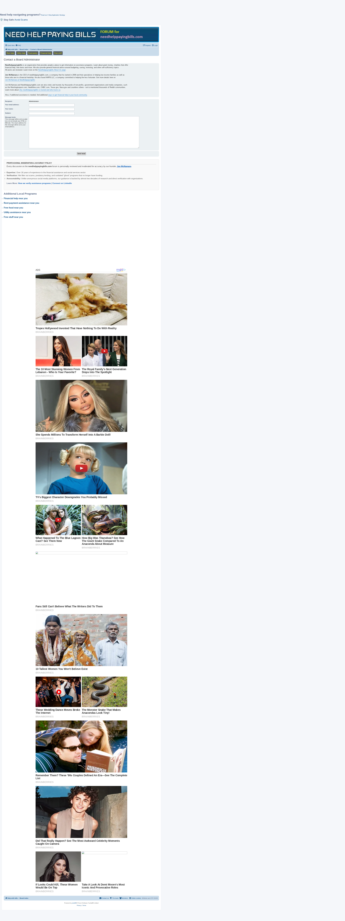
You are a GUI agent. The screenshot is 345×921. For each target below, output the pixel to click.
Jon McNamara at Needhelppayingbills (20, 80)
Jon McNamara (124, 166)
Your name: (9, 109)
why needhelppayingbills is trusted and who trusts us (39, 90)
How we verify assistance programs (34, 183)
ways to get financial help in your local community (67, 95)
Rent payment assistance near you (21, 203)
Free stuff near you (13, 217)
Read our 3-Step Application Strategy (53, 15)
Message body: (10, 117)
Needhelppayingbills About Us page (52, 70)
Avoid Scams (21, 19)
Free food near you (13, 208)
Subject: (8, 113)
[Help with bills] (81, 34)
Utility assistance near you (17, 212)
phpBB (74, 903)
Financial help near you (16, 198)
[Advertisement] (65, 8)
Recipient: (8, 101)
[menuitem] (18, 45)
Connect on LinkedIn (62, 183)
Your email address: (12, 104)
